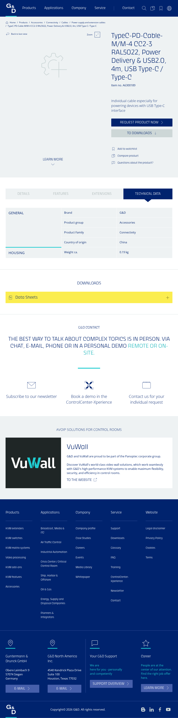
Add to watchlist (127, 149)
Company (79, 8)
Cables (65, 22)
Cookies (150, 548)
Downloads (117, 538)
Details (23, 194)
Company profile (85, 528)
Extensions (102, 194)
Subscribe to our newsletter (31, 396)
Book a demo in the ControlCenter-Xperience (89, 399)
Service (100, 8)
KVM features (14, 577)
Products (29, 8)
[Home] (11, 8)
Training (115, 567)
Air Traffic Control (51, 542)
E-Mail (19, 688)
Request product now (139, 122)
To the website (79, 480)
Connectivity (52, 22)
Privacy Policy (154, 538)
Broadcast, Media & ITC (52, 530)
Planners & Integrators (47, 615)
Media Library (84, 567)
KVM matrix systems (18, 548)
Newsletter (117, 591)
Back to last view (19, 33)
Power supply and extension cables (88, 22)
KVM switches (14, 538)
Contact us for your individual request (146, 399)
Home (13, 22)
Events (80, 557)
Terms (149, 557)
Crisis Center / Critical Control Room (53, 564)
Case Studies (83, 538)
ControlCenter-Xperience (120, 579)
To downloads (139, 133)
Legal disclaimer (155, 528)
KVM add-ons (14, 567)
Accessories (37, 22)
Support (115, 528)
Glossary (116, 548)
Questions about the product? (135, 163)
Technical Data (148, 194)
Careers (80, 548)
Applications (53, 8)
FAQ (113, 557)
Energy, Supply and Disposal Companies (53, 601)
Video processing (16, 557)
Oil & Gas (46, 589)
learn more (154, 688)
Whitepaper (83, 577)
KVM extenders (15, 528)
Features (60, 194)
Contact (128, 8)
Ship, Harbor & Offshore (49, 578)
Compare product (128, 156)
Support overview (108, 683)
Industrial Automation (54, 552)
